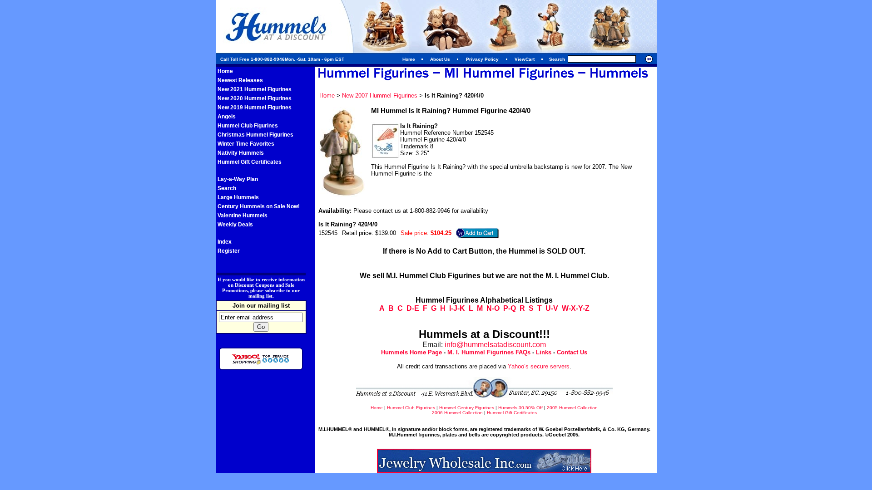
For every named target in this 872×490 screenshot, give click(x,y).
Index (225, 242)
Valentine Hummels (243, 215)
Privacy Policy (482, 59)
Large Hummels (238, 197)
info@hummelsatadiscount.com (495, 344)
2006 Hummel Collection (457, 412)
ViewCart (525, 59)
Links (543, 352)
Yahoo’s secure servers (539, 366)
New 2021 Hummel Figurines (255, 89)
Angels (227, 116)
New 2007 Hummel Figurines (379, 95)
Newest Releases (240, 80)
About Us (440, 59)
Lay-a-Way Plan (238, 179)
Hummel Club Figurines (248, 125)
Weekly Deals (235, 224)
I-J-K (457, 308)
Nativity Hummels (241, 153)
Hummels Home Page (411, 352)
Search (227, 188)
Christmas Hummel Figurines (255, 135)
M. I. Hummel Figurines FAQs (488, 352)
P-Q (509, 308)
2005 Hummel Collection (572, 407)
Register (229, 251)
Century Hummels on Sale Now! (259, 206)
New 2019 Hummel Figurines (255, 107)
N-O (493, 308)
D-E (412, 308)
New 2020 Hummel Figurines (255, 98)
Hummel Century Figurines (466, 407)
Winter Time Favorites (246, 144)
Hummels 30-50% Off (520, 407)
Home (408, 59)
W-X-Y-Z (576, 308)
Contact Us (572, 352)
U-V (551, 308)
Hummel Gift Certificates (250, 162)
